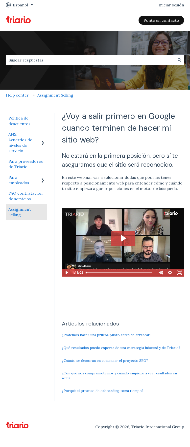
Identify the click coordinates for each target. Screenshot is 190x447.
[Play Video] (66, 273)
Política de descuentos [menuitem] (19, 121)
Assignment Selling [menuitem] (19, 212)
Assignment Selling (55, 95)
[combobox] (90, 60)
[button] (43, 134)
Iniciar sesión (171, 4)
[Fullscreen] (179, 273)
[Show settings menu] (170, 273)
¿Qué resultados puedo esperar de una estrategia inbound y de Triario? (121, 347)
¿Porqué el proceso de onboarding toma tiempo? (102, 390)
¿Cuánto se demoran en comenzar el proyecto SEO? (105, 360)
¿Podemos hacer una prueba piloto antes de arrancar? (106, 335)
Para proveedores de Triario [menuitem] (25, 164)
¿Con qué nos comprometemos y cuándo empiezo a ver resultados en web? (119, 375)
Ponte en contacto (161, 20)
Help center (17, 95)
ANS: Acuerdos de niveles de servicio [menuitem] (20, 142)
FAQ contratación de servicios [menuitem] (25, 196)
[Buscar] (179, 60)
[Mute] (160, 273)
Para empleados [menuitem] (18, 180)
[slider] (120, 273)
